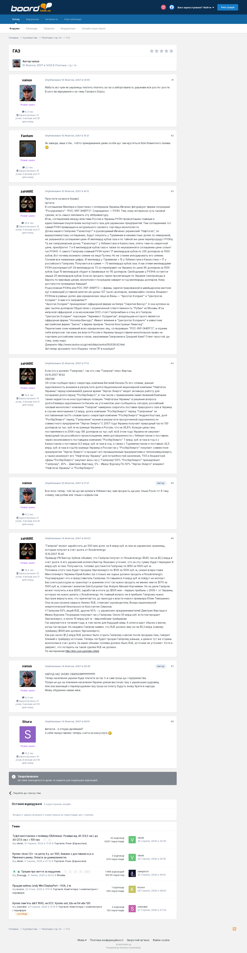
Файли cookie (161, 940)
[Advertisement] (209, 67)
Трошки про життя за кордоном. (41, 871)
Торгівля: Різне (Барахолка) (70, 843)
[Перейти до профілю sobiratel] (132, 908)
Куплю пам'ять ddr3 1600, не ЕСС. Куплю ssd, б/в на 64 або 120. (51, 903)
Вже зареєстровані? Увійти (195, 7)
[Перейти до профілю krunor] (132, 889)
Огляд (16, 19)
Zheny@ (21, 875)
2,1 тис (29, 167)
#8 (172, 721)
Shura (27, 722)
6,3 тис (28, 111)
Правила (49, 28)
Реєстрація (227, 7)
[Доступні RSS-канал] (234, 929)
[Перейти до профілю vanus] (16, 63)
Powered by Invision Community (123, 947)
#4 (172, 363)
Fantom (27, 136)
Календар (31, 28)
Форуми (14, 28)
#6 (172, 538)
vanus (35, 61)
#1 (172, 79)
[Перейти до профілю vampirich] (132, 873)
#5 (172, 483)
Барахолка (32, 19)
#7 (172, 666)
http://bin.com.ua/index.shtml (82, 651)
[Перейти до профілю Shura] (28, 734)
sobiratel (21, 906)
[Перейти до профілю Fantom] (28, 148)
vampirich (143, 871)
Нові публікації (73, 19)
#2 (172, 135)
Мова (81, 940)
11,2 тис (29, 753)
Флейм (61, 875)
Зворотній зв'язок (138, 940)
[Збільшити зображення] (47, 147)
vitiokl (20, 843)
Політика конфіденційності (106, 940)
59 (86, 871)
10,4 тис (29, 223)
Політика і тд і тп (65, 65)
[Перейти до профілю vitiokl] (132, 839)
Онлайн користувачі (93, 28)
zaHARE (27, 191)
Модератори (68, 28)
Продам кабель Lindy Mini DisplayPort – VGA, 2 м (41, 885)
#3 (172, 191)
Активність (51, 19)
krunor (20, 889)
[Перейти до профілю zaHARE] (28, 204)
